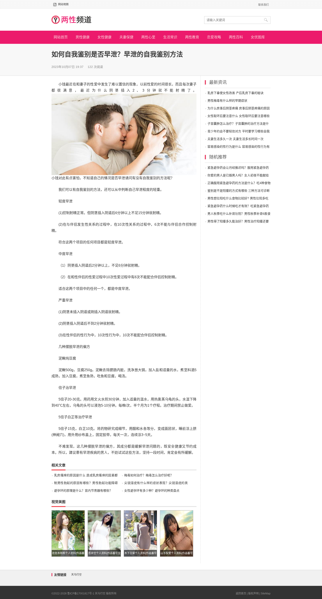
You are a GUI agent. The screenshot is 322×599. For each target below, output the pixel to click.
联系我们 (263, 4)
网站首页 (61, 37)
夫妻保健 (126, 37)
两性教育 (192, 37)
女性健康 (104, 37)
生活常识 (170, 37)
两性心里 (148, 37)
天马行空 (76, 574)
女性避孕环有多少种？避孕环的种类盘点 (151, 490)
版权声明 (253, 593)
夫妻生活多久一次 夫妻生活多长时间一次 (235, 139)
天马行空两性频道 (71, 19)
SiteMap (266, 593)
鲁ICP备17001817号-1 (80, 593)
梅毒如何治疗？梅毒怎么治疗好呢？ (148, 475)
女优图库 (258, 37)
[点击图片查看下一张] (123, 96)
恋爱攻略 (214, 37)
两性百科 (236, 37)
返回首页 (241, 593)
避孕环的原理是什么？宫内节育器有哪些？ (83, 490)
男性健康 (83, 37)
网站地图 (63, 4)
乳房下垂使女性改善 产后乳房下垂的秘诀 (235, 93)
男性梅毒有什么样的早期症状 (227, 100)
